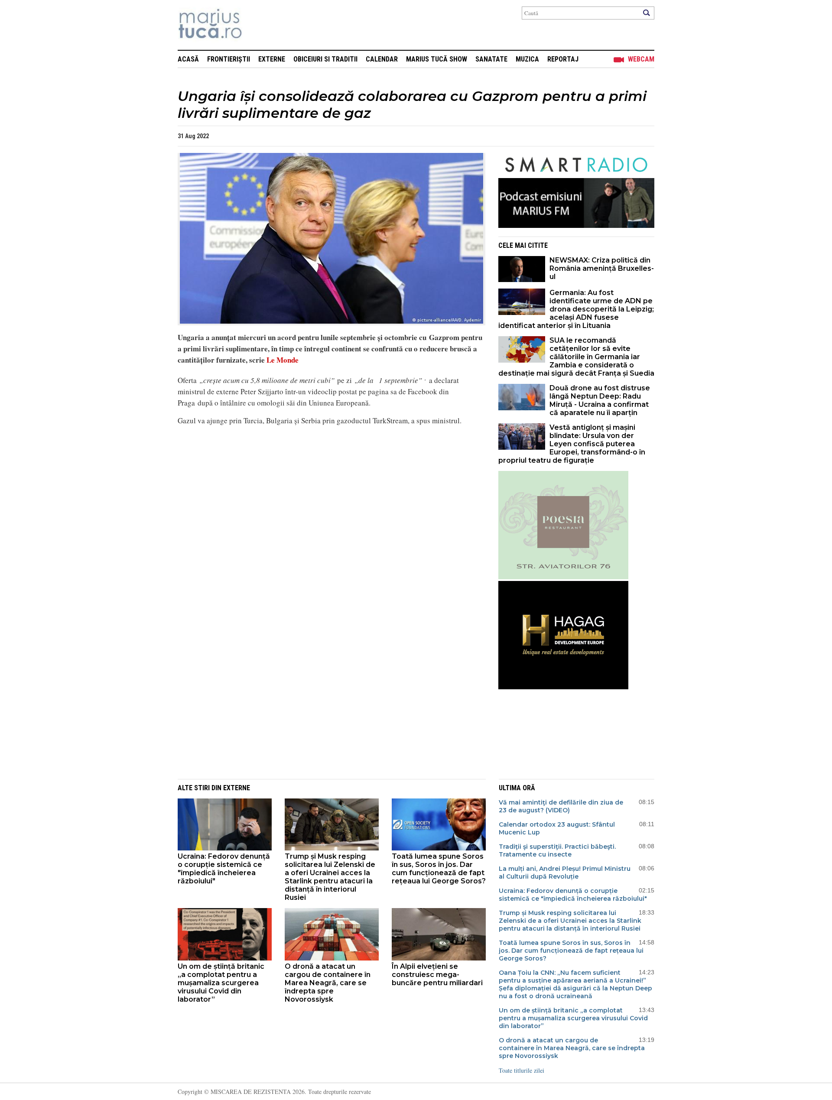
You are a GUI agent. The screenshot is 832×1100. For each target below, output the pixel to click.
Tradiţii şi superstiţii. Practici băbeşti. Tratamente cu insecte (557, 850)
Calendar (382, 59)
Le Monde (282, 359)
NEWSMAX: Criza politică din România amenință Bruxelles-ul (601, 268)
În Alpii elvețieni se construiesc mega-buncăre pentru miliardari (437, 974)
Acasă (188, 59)
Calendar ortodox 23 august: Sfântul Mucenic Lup (557, 828)
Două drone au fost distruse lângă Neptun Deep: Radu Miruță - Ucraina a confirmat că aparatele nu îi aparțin (599, 400)
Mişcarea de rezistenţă (257, 24)
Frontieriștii (228, 59)
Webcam (641, 59)
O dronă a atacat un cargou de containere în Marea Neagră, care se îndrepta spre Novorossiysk (327, 982)
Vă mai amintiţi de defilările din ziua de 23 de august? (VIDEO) (561, 806)
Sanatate (491, 59)
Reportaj (562, 59)
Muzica (527, 59)
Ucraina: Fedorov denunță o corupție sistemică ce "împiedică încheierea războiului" (224, 868)
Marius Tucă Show (436, 59)
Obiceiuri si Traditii (325, 59)
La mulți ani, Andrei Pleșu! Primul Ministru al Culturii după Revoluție (564, 872)
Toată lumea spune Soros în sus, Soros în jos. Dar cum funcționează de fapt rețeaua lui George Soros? (439, 868)
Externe (271, 59)
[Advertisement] (325, 708)
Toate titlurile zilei (521, 1070)
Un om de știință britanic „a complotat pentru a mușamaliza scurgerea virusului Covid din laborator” (221, 982)
